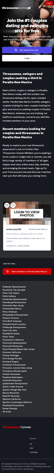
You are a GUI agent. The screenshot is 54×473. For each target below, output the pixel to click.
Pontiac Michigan (11, 355)
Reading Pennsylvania (13, 405)
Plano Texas (8, 336)
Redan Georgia (10, 408)
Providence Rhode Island (15, 370)
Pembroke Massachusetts (15, 299)
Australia (33, 452)
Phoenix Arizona (11, 317)
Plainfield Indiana (11, 333)
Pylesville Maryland (12, 380)
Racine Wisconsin (11, 392)
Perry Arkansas (10, 311)
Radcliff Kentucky (11, 395)
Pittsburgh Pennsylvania (14, 327)
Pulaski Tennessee (11, 374)
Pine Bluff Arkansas (12, 321)
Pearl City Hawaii (11, 292)
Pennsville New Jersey (13, 305)
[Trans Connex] (27, 8)
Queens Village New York (14, 389)
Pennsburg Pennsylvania (14, 302)
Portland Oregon (11, 361)
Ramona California (12, 399)
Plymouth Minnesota (13, 346)
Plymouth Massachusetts (14, 342)
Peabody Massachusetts (14, 286)
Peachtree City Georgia (14, 289)
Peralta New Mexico (12, 308)
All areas (7, 411)
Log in (49, 3)
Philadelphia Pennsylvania (15, 314)
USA (31, 448)
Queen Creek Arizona (13, 386)
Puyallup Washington (13, 377)
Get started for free (29, 50)
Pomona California (12, 352)
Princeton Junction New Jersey (17, 367)
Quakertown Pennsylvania (15, 383)
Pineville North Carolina (14, 324)
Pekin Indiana (9, 296)
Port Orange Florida (12, 358)
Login (27, 58)
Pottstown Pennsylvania (14, 364)
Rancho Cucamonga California (17, 402)
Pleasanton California (13, 339)
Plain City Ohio (10, 330)
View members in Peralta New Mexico (29, 271)
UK (31, 444)
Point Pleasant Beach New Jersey (19, 349)
